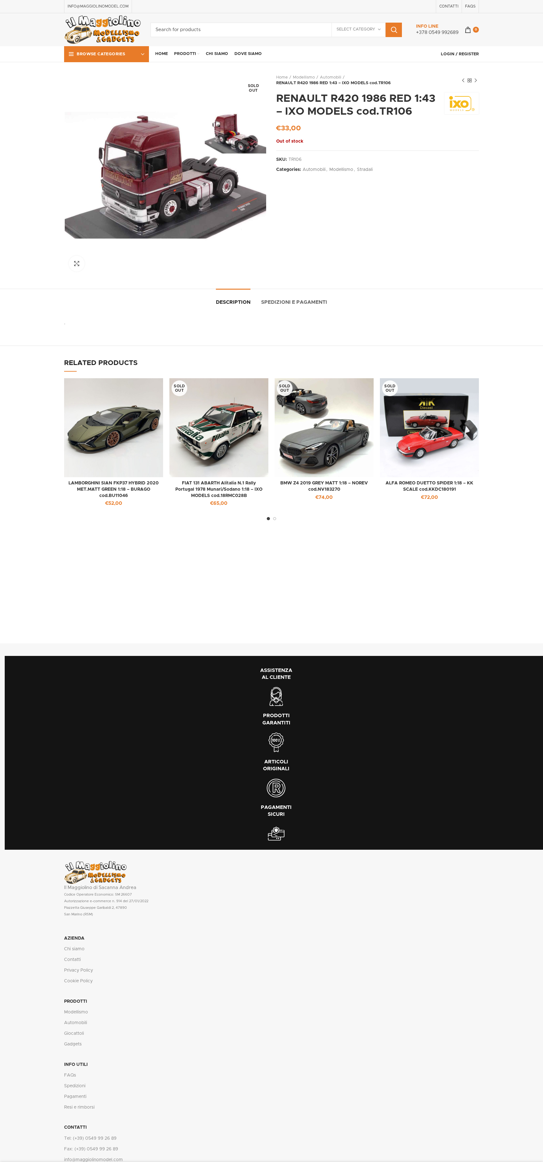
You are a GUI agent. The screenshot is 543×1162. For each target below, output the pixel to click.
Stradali (365, 169)
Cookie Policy (78, 981)
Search (394, 30)
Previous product (463, 80)
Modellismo (304, 77)
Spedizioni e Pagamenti (294, 302)
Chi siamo (74, 949)
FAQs (70, 1075)
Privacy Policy (78, 970)
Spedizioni (74, 1086)
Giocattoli (74, 1033)
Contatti (72, 959)
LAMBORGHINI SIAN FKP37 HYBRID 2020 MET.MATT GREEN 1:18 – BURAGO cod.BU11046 (114, 489)
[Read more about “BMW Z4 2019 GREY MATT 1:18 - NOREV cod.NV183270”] (369, 388)
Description (233, 302)
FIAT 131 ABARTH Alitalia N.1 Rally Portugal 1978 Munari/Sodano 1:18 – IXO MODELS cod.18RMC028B (218, 489)
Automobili (330, 77)
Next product (476, 80)
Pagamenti (75, 1096)
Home (282, 77)
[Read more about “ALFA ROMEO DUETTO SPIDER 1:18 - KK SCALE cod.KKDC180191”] (474, 388)
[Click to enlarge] (77, 263)
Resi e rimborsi (79, 1107)
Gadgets (73, 1044)
